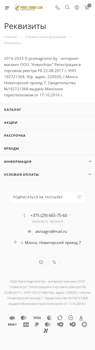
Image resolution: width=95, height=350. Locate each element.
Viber (54, 262)
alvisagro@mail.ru (51, 231)
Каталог (12, 109)
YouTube (41, 262)
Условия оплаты (21, 174)
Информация (18, 161)
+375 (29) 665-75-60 (48, 215)
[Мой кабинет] (76, 7)
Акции (11, 122)
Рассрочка (15, 135)
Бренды (11, 148)
